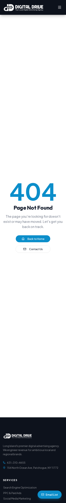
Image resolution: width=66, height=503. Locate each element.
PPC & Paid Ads (12, 493)
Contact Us (36, 249)
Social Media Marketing (17, 498)
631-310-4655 (16, 462)
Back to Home (35, 238)
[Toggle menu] (59, 7)
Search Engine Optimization (20, 487)
